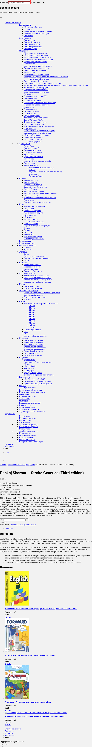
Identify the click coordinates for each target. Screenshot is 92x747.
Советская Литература (33, 271)
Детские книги (25, 38)
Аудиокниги (10, 414)
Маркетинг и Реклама (33, 27)
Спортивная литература (29, 409)
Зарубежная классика (32, 265)
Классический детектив (33, 345)
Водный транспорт (36, 221)
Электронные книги (13, 23)
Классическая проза (32, 267)
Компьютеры (24, 377)
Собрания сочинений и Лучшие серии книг (42, 293)
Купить (3, 522)
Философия (24, 394)
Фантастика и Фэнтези (28, 291)
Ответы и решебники (32, 329)
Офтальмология (30, 98)
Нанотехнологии (31, 224)
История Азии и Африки (34, 191)
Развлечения (29, 159)
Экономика (28, 36)
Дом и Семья (24, 144)
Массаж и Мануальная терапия (36, 135)
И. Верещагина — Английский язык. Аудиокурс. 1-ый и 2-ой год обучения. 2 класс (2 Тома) (41, 609)
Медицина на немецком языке (36, 55)
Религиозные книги (27, 440)
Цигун (26, 260)
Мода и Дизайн (30, 366)
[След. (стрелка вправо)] (3, 746)
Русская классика (31, 269)
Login (7, 452)
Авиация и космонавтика (34, 206)
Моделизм (33, 174)
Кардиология (29, 72)
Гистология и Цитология (39, 79)
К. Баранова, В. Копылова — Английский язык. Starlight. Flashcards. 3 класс (35, 716)
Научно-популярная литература (37, 226)
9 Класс (32, 323)
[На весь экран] (3, 744)
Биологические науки (33, 139)
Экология (28, 232)
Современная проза (27, 407)
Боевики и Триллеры (27, 245)
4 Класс (32, 312)
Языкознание (24, 422)
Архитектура (29, 360)
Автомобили (29, 146)
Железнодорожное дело (33, 213)
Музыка (27, 364)
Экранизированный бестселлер (32, 412)
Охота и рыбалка (36, 176)
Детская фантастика (32, 42)
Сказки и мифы (30, 49)
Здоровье (23, 252)
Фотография (29, 370)
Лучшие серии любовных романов (38, 280)
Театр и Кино (29, 368)
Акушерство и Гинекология (35, 62)
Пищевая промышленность (30, 403)
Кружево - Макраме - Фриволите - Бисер (45, 172)
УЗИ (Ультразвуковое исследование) (39, 126)
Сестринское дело (31, 111)
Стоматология (30, 113)
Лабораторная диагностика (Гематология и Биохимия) (46, 77)
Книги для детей (26, 437)
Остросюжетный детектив (35, 349)
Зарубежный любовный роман (36, 275)
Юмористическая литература (31, 442)
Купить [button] (8, 617)
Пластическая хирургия (33, 100)
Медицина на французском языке (37, 57)
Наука (21, 204)
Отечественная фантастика (35, 297)
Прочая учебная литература (35, 336)
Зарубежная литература (28, 431)
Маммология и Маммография (36, 88)
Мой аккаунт (10, 446)
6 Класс (32, 316)
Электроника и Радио (33, 237)
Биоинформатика (36, 142)
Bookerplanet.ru (9, 7)
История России (30, 189)
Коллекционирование (33, 152)
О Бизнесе (28, 29)
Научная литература (27, 418)
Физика (27, 228)
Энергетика (29, 234)
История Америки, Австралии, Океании (40, 193)
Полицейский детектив (33, 351)
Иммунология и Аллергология (36, 75)
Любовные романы (27, 273)
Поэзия (22, 284)
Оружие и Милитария (33, 185)
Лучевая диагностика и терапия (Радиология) (42, 83)
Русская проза (25, 429)
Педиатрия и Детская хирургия (36, 105)
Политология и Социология (30, 390)
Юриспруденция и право (34, 239)
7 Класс (32, 319)
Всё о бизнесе (24, 416)
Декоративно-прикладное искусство (39, 375)
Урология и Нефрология (34, 124)
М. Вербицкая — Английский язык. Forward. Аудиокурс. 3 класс (30, 655)
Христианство (30, 388)
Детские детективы (32, 44)
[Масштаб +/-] (1, 744)
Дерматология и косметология (36, 68)
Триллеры (28, 250)
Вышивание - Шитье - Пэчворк (41, 167)
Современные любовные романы (37, 282)
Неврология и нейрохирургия (36, 90)
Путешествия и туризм (33, 157)
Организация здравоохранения (36, 92)
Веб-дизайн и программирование (37, 381)
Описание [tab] (9, 529)
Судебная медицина (32, 116)
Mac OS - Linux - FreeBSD (34, 379)
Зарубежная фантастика (33, 295)
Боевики (27, 247)
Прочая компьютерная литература (38, 383)
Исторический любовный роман (37, 278)
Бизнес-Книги (25, 25)
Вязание (32, 170)
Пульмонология (30, 109)
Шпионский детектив (33, 355)
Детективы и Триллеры (28, 424)
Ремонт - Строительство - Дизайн (37, 161)
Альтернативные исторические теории (40, 198)
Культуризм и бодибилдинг (35, 256)
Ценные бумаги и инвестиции (36, 34)
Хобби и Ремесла (31, 165)
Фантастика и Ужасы (27, 435)
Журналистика (30, 215)
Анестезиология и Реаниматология (38, 59)
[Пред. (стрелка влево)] (1, 746)
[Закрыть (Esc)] (8, 744)
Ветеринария (29, 64)
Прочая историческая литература (37, 202)
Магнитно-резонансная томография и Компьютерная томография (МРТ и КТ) (56, 85)
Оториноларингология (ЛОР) (36, 96)
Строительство (25, 405)
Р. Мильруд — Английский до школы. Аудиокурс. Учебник (28, 702)
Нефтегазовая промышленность (32, 392)
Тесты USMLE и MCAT (33, 120)
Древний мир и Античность (35, 187)
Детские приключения (33, 46)
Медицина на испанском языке (36, 53)
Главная (3, 465)
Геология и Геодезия (32, 211)
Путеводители (25, 433)
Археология (29, 200)
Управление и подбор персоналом (38, 31)
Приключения (25, 241)
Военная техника (31, 183)
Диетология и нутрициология (36, 70)
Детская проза (29, 40)
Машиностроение (31, 219)
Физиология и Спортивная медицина (39, 131)
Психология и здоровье (28, 427)
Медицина (23, 51)
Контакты (9, 444)
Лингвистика (24, 399)
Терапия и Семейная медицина (36, 118)
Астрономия (29, 208)
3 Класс (32, 310)
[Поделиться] (6, 744)
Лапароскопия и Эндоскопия (36, 81)
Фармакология (30, 129)
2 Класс (32, 308)
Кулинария (28, 154)
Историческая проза (27, 396)
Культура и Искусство (33, 373)
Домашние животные (33, 150)
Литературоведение (27, 243)
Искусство (23, 358)
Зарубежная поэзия (32, 286)
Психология (29, 107)
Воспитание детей (31, 148)
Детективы (23, 338)
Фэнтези (27, 299)
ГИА (26, 332)
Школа (22, 301)
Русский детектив (31, 353)
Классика (23, 262)
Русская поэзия (25, 420)
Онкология (28, 94)
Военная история (31, 180)
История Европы (31, 196)
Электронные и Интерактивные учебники (41, 304)
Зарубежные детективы (33, 340)
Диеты (26, 254)
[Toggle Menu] (1, 19)
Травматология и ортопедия (35, 122)
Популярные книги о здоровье (36, 258)
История (22, 178)
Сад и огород (29, 163)
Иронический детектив (33, 342)
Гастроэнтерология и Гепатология (38, 66)
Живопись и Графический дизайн (38, 362)
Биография (23, 401)
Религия (22, 386)
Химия (27, 230)
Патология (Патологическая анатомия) (40, 103)
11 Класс (32, 327)
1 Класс (32, 306)
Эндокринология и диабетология (37, 133)
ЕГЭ (26, 334)
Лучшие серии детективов (35, 347)
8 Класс (32, 321)
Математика (29, 217)
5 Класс (32, 314)
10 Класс (32, 325)
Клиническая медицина (33, 137)
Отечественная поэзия (33, 288)
